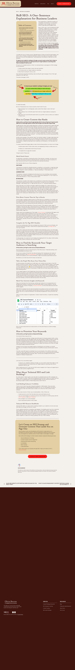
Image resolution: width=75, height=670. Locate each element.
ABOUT (52, 3)
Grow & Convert (41, 212)
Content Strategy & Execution (49, 604)
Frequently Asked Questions (65, 606)
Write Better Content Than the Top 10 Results (27, 30)
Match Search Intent (23, 29)
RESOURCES (42, 3)
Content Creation (46, 608)
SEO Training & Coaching (48, 606)
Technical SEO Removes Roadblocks (25, 43)
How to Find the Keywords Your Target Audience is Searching (25, 33)
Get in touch (62, 610)
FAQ (48, 3)
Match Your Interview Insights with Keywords (27, 37)
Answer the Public (38, 285)
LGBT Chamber (21, 397)
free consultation (22, 449)
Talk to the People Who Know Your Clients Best (26, 36)
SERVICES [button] (37, 3)
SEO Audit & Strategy (47, 610)
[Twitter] (15, 612)
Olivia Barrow (27, 11)
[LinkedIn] (13, 612)
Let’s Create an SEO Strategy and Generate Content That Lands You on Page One (26, 45)
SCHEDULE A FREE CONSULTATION (37, 456)
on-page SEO (51, 226)
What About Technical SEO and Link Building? (26, 40)
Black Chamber (32, 397)
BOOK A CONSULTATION (63, 3)
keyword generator (32, 254)
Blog (61, 604)
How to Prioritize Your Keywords (26, 38)
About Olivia (62, 608)
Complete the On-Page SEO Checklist (26, 31)
